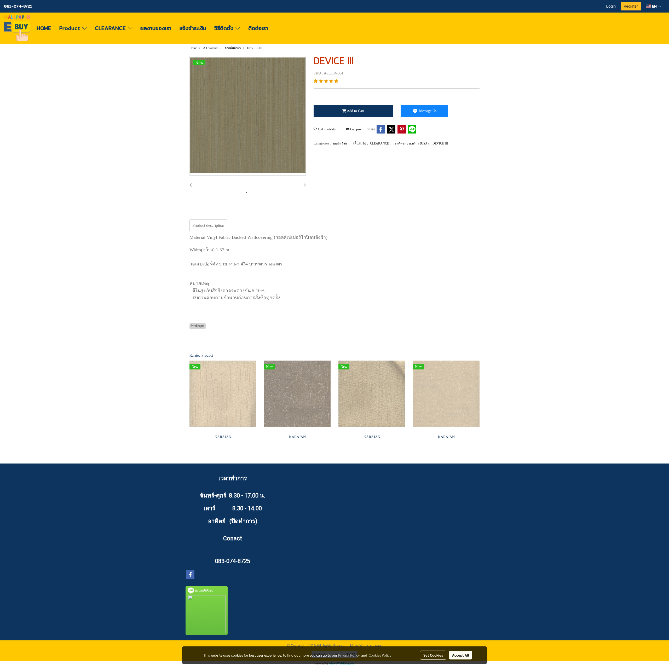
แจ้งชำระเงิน (193, 28)
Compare (355, 129)
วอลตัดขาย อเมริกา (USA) (411, 143)
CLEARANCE (111, 28)
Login (611, 6)
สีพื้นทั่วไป (360, 143)
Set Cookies (433, 655)
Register (631, 6)
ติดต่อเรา (258, 28)
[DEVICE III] (247, 116)
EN (654, 6)
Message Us (427, 111)
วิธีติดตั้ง (224, 28)
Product (70, 28)
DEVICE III (440, 143)
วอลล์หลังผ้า (340, 143)
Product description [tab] (208, 225)
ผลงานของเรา (155, 28)
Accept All (460, 655)
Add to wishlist (327, 129)
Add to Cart (355, 111)
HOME (44, 28)
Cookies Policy (380, 655)
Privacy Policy (349, 655)
